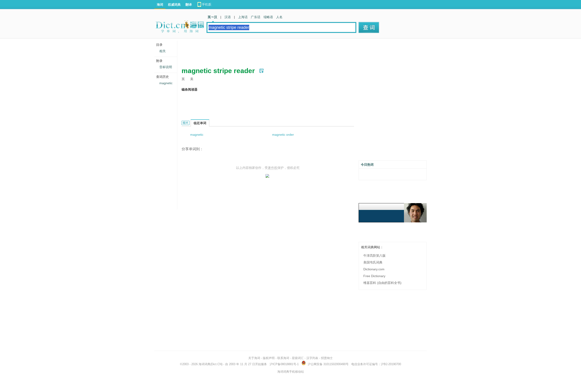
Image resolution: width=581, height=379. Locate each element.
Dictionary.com (373, 269)
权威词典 (174, 4)
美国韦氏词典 (372, 262)
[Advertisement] (264, 51)
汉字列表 (312, 358)
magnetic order (283, 134)
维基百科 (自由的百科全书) (382, 283)
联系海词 (283, 358)
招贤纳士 (327, 358)
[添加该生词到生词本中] (261, 71)
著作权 (272, 168)
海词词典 (204, 364)
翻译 (188, 4)
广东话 (255, 17)
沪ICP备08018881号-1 (284, 364)
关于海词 (254, 358)
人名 (279, 17)
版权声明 (269, 358)
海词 (160, 4)
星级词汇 (298, 358)
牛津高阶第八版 (374, 255)
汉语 (227, 17)
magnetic (196, 134)
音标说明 (165, 67)
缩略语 (268, 17)
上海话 (243, 17)
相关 (162, 51)
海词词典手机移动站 (290, 371)
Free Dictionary (374, 276)
